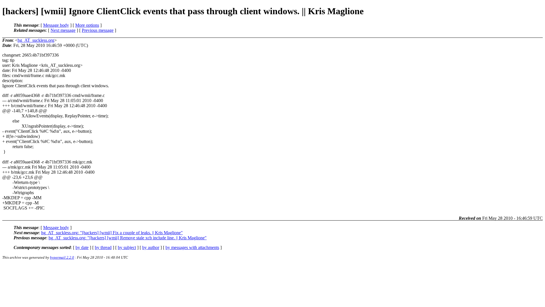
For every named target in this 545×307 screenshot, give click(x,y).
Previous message (98, 30)
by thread (103, 247)
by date (82, 247)
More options (87, 25)
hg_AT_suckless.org (36, 40)
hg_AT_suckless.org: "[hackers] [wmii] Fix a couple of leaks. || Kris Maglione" (112, 232)
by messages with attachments (192, 247)
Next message (63, 30)
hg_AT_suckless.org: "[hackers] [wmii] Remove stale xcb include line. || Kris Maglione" (128, 237)
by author (150, 247)
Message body (56, 25)
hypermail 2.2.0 (62, 257)
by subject (127, 247)
